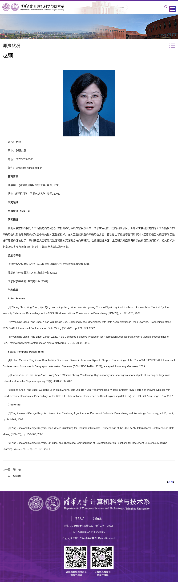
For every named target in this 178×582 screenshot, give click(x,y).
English (122, 7)
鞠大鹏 (17, 476)
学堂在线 (97, 518)
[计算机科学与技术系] (33, 7)
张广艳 (17, 469)
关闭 (170, 481)
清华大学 (79, 518)
